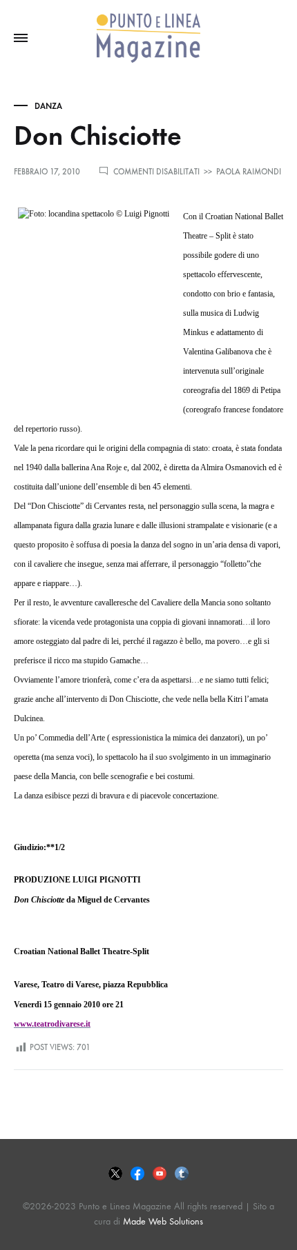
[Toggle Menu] (21, 38)
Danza (48, 106)
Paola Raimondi (248, 172)
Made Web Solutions (163, 1221)
